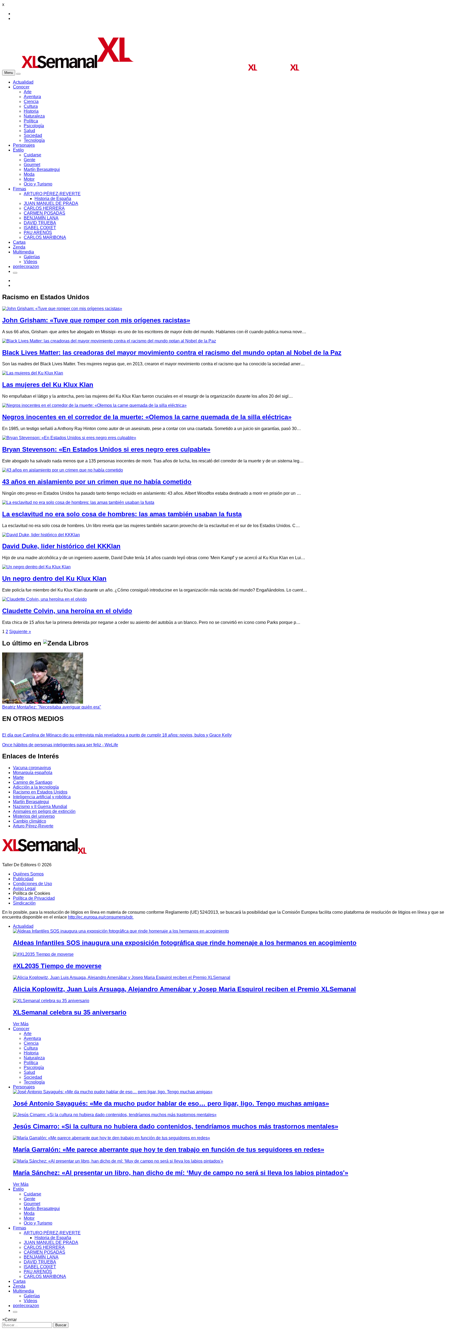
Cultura (31, 106)
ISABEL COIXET (40, 227)
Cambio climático (29, 821)
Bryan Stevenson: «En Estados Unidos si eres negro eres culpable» (106, 449)
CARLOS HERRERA (44, 208)
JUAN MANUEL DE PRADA (51, 203)
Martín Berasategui (42, 169)
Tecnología (34, 140)
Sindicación (24, 903)
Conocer (21, 87)
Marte (18, 777)
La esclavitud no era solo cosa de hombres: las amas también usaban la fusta (122, 514)
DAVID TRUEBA (40, 223)
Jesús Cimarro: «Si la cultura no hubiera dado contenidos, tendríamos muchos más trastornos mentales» (175, 1126)
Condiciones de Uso (32, 883)
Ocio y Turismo (38, 184)
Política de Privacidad (34, 898)
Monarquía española (32, 772)
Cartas (19, 242)
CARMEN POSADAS (44, 213)
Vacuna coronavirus (32, 767)
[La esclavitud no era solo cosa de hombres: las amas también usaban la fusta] (78, 502)
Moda (29, 174)
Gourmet (32, 164)
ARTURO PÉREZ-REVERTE (52, 193)
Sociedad (33, 135)
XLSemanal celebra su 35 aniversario (69, 1012)
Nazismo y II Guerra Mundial (40, 806)
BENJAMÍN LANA (41, 218)
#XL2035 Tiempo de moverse (57, 966)
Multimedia (23, 252)
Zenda (19, 247)
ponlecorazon (26, 266)
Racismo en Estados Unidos (40, 792)
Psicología (34, 125)
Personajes (24, 145)
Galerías (32, 257)
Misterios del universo (34, 816)
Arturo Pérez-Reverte (33, 826)
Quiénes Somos (28, 874)
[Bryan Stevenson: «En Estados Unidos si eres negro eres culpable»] (69, 437)
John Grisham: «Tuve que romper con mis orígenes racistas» (96, 320)
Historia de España (53, 198)
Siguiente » (20, 631)
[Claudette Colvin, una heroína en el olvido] (44, 599)
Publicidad (23, 879)
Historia (31, 111)
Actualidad (23, 82)
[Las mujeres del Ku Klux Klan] (32, 373)
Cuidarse (32, 155)
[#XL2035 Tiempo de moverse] (43, 954)
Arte (28, 92)
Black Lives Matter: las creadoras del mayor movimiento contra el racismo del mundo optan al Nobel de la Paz (171, 352)
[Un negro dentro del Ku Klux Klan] (36, 567)
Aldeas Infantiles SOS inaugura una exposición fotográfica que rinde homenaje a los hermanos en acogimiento (185, 942)
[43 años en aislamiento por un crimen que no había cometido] (62, 470)
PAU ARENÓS (38, 232)
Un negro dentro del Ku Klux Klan (54, 578)
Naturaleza (34, 116)
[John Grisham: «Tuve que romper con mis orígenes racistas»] (62, 308)
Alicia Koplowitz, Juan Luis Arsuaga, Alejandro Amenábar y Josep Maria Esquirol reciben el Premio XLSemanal (184, 989)
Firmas (19, 189)
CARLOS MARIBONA (45, 237)
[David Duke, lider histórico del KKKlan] (41, 534)
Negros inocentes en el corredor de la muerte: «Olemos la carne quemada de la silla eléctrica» (147, 417)
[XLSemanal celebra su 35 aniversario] (51, 1000)
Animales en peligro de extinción (44, 811)
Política (31, 121)
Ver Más (21, 1024)
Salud (29, 130)
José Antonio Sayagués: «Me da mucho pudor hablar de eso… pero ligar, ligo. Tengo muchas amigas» (171, 1103)
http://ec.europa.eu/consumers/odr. (100, 917)
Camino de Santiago (32, 782)
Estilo (18, 150)
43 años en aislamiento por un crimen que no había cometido (96, 481)
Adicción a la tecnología (36, 787)
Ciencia (31, 101)
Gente (29, 159)
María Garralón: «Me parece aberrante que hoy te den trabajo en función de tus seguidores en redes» (168, 1149)
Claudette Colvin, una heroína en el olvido (67, 610)
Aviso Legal (24, 888)
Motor (29, 179)
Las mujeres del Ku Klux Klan (47, 384)
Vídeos (30, 261)
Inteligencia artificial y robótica (42, 797)
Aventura (32, 96)
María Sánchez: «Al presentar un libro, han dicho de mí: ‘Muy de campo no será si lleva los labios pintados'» (180, 1172)
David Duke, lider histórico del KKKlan (61, 546)
